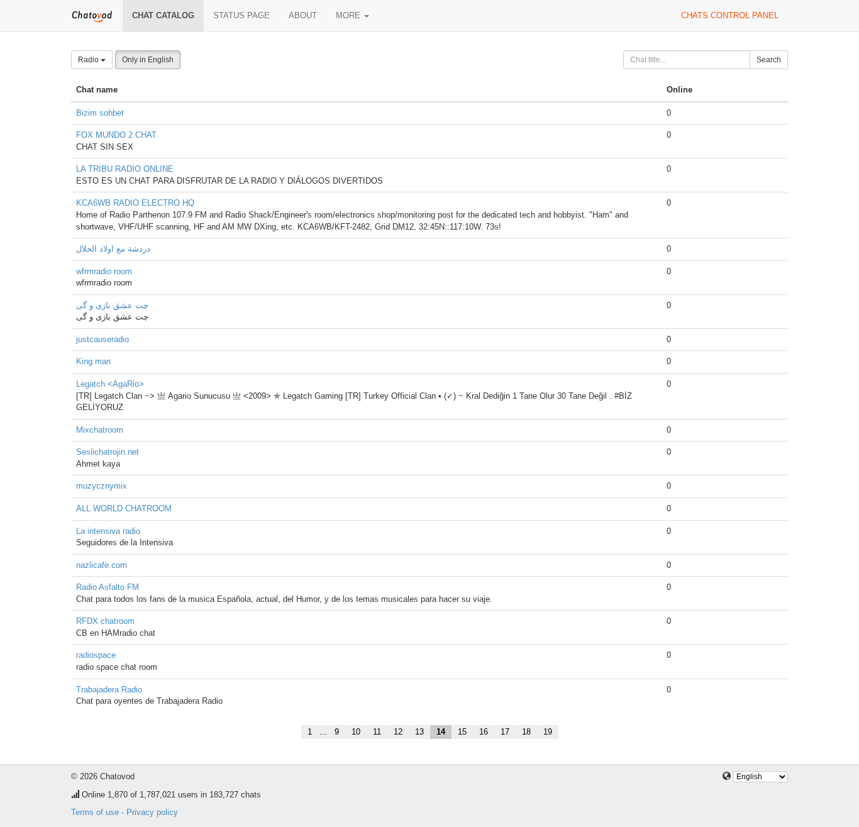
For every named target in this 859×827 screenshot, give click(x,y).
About (303, 15)
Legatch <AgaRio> (110, 384)
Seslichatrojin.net (107, 452)
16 (483, 731)
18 (526, 731)
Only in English (148, 59)
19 (547, 731)
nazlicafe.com (101, 565)
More (349, 15)
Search (768, 59)
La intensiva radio (108, 531)
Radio (89, 59)
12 (398, 731)
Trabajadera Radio (109, 689)
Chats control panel (730, 15)
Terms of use (95, 812)
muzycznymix (101, 486)
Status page (241, 15)
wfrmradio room (104, 271)
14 (440, 731)
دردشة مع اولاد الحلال (113, 248)
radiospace (96, 655)
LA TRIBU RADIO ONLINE (125, 169)
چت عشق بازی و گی (112, 305)
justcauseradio (102, 339)
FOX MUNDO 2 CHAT (116, 135)
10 (356, 731)
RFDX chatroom (105, 621)
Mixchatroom (99, 430)
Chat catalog (163, 15)
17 (505, 731)
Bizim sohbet (100, 113)
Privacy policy (152, 812)
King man (93, 361)
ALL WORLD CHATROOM (124, 508)
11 (377, 731)
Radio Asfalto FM (107, 587)
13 (419, 731)
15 (462, 731)
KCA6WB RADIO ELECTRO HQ (135, 203)
